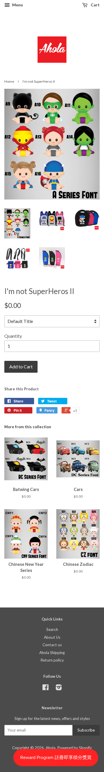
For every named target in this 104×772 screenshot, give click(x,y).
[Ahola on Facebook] (45, 688)
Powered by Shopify (74, 747)
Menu (17, 4)
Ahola (50, 747)
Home (9, 81)
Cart (95, 4)
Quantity (13, 336)
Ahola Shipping (52, 652)
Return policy (52, 660)
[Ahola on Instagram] (58, 688)
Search (52, 629)
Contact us (52, 644)
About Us (52, 637)
